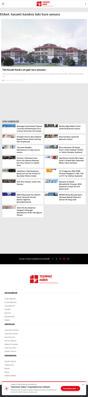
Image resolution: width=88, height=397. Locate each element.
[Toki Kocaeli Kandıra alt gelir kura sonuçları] (44, 66)
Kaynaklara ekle (70, 388)
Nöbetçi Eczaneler (11, 344)
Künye (7, 372)
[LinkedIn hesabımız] (68, 259)
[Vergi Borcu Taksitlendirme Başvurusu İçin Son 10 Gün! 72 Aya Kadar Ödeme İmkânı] (9, 172)
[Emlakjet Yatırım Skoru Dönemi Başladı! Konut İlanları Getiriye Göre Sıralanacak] (9, 137)
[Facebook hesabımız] (53, 259)
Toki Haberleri (10, 306)
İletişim (7, 368)
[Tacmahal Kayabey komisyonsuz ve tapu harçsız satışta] (9, 148)
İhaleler (7, 320)
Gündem (8, 309)
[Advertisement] (44, 102)
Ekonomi (8, 313)
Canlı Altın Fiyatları (12, 330)
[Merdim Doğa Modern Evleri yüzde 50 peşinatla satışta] (51, 127)
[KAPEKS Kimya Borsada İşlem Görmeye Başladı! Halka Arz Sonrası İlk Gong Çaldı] (51, 195)
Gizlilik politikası (10, 376)
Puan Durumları (10, 348)
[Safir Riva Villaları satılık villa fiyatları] (9, 182)
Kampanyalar (10, 316)
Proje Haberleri (10, 299)
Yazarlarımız (9, 365)
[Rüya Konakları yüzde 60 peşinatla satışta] (51, 137)
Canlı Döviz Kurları (11, 334)
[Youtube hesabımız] (64, 259)
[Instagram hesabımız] (60, 259)
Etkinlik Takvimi (10, 351)
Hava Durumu (10, 337)
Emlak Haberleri (10, 302)
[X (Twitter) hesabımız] (56, 259)
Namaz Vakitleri (10, 341)
